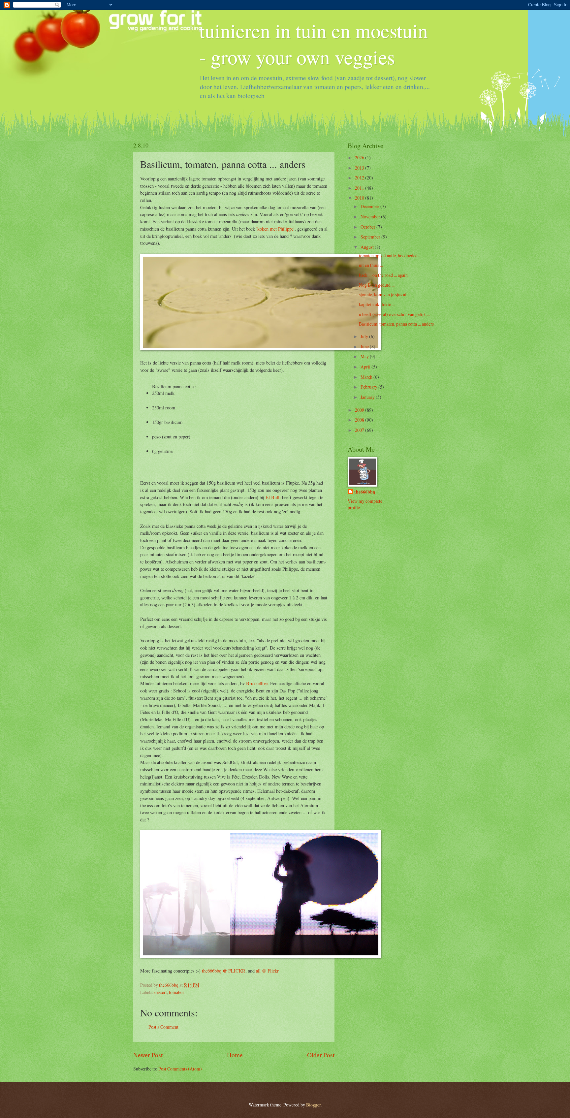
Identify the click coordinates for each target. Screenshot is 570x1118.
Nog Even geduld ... (377, 285)
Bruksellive (257, 683)
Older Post (320, 1055)
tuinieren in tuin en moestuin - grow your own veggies (313, 43)
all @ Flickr (267, 971)
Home (235, 1055)
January (368, 397)
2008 (360, 420)
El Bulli (273, 497)
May (365, 356)
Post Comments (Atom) (180, 1069)
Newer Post (148, 1055)
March (367, 377)
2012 (360, 178)
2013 (360, 168)
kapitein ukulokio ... (377, 304)
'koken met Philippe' (275, 229)
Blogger (313, 1105)
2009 (360, 410)
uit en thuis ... (371, 265)
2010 (360, 198)
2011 (360, 188)
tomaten (176, 992)
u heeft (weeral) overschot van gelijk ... (394, 314)
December (370, 206)
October (368, 227)
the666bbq (364, 492)
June (365, 346)
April (366, 367)
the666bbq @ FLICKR (223, 971)
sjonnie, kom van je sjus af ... (385, 294)
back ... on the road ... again (383, 275)
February (369, 387)
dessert (160, 992)
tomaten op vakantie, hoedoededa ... (391, 255)
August (368, 247)
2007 (360, 430)
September (371, 237)
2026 (360, 157)
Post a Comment (163, 1027)
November (371, 216)
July (365, 336)
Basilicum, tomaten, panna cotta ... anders (396, 324)
